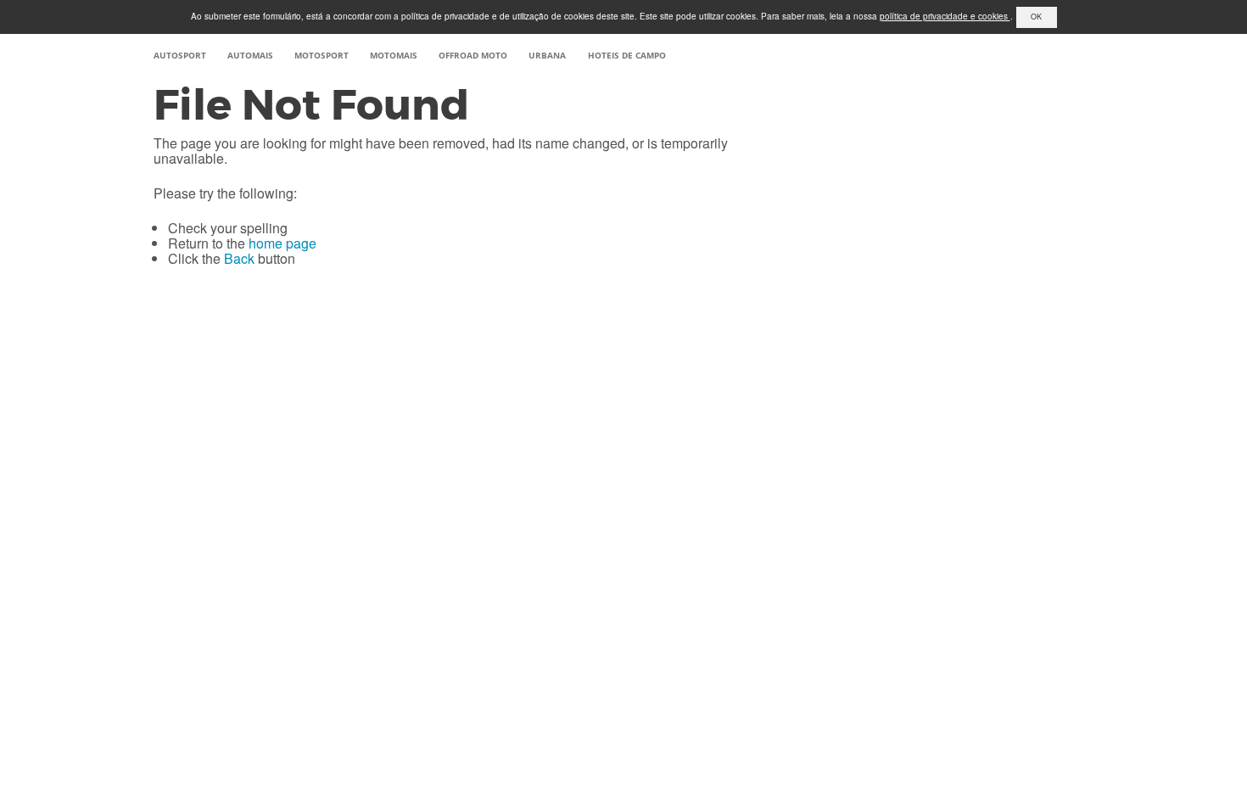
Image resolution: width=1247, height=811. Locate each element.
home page (282, 243)
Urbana (547, 55)
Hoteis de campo (627, 55)
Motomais (393, 55)
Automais (250, 55)
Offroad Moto (473, 55)
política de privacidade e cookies (945, 16)
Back (239, 258)
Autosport (180, 55)
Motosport (321, 55)
